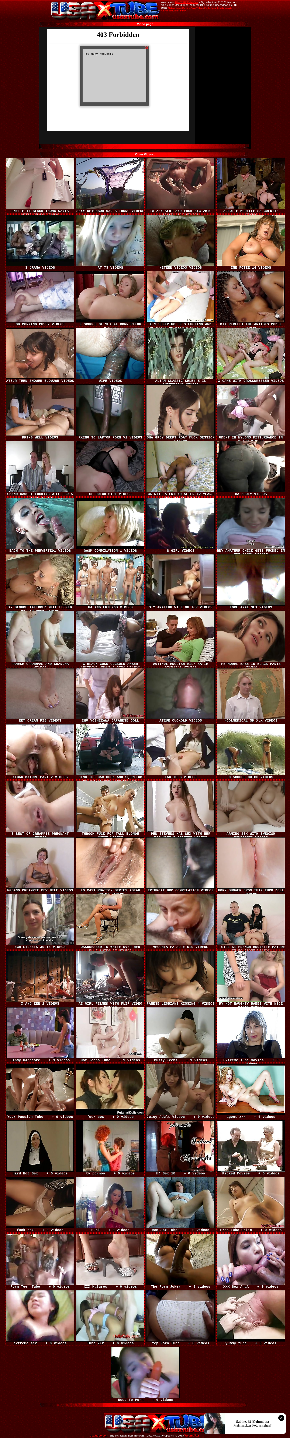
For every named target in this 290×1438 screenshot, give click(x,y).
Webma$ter (191, 1435)
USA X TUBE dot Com (186, 2)
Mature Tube (174, 8)
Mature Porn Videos (192, 8)
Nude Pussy (180, 10)
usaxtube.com (99, 1435)
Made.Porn (210, 8)
